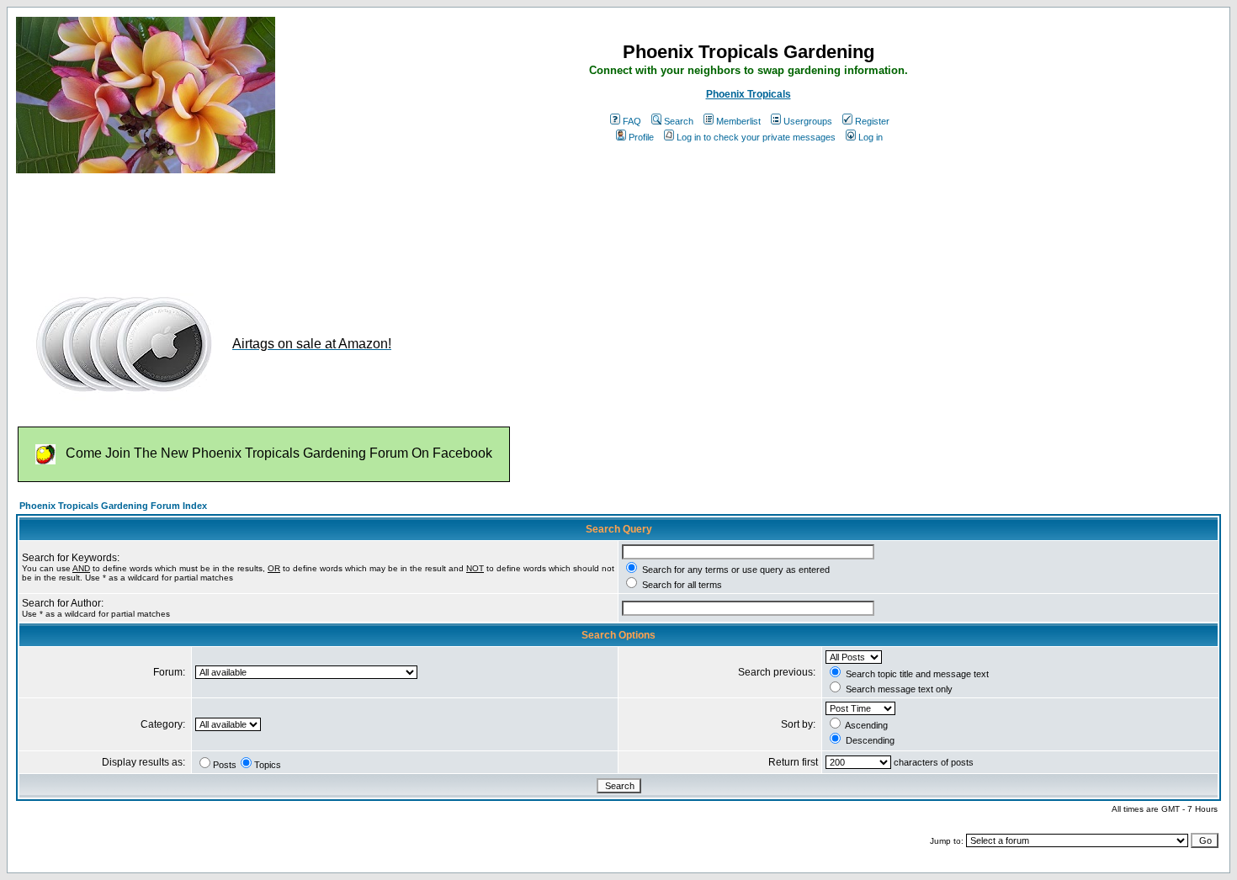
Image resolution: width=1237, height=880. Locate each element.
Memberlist (738, 121)
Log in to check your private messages (756, 137)
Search (678, 121)
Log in (870, 137)
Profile (641, 137)
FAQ (632, 121)
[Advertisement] (322, 225)
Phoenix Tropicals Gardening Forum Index (113, 506)
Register (872, 121)
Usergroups (807, 121)
